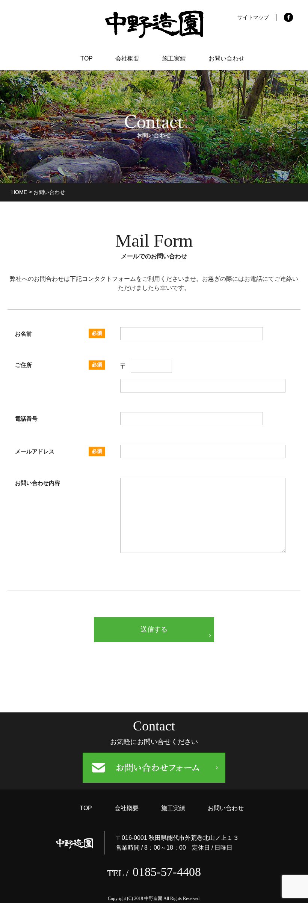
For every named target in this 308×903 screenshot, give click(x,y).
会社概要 (127, 58)
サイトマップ (253, 17)
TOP (86, 58)
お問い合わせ (226, 58)
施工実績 (174, 58)
